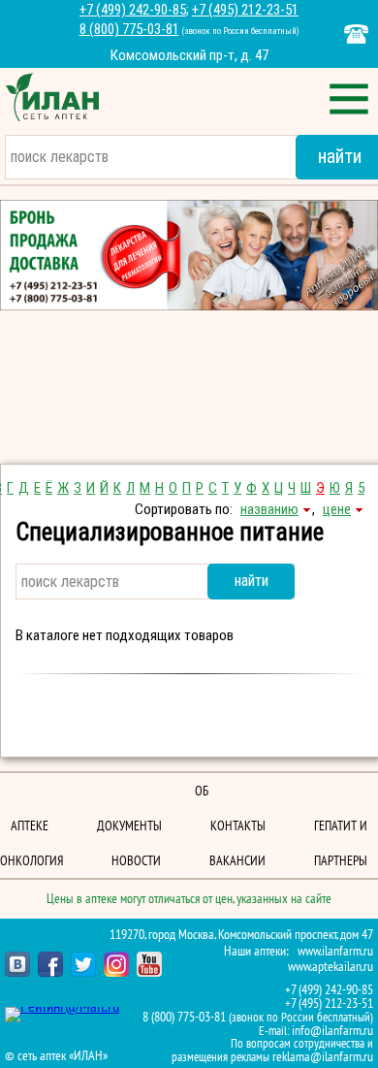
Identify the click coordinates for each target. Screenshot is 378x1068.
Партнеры (340, 861)
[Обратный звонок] (356, 34)
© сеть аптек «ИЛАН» (56, 1056)
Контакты (238, 826)
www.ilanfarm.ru (335, 951)
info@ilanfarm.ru (332, 1030)
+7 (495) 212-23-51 (245, 9)
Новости (136, 861)
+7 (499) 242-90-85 (132, 9)
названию (269, 509)
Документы (129, 826)
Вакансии (237, 861)
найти (251, 580)
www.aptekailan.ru (330, 966)
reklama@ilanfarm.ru (322, 1057)
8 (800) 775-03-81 (129, 29)
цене (337, 509)
